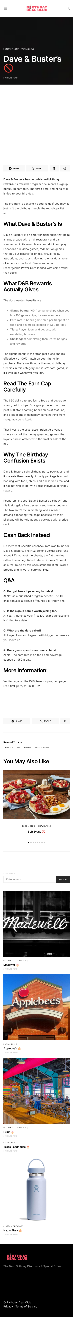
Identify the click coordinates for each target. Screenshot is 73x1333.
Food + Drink (29, 826)
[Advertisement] (36, 121)
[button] (29, 842)
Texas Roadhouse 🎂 (16, 1146)
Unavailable (27, 49)
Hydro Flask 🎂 (12, 1230)
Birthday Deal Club (19, 1302)
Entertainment (11, 49)
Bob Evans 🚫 (36, 831)
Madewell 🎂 (11, 965)
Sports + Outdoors (13, 1226)
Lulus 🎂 (8, 1132)
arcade (9, 747)
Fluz (45, 569)
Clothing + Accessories (15, 961)
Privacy (8, 1306)
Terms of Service (26, 1306)
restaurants (42, 747)
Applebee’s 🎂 (12, 1048)
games (28, 747)
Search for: (9, 873)
